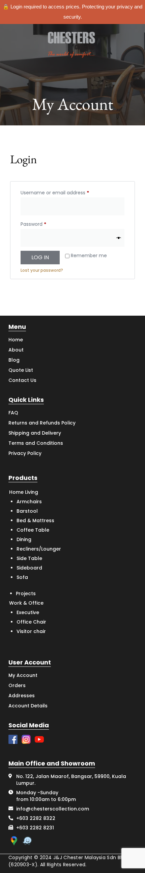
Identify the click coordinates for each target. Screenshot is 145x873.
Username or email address (65, 192)
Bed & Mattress (35, 520)
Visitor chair (31, 631)
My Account (22, 675)
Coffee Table (33, 530)
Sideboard (29, 567)
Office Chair (31, 622)
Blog (14, 360)
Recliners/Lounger (39, 548)
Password (43, 223)
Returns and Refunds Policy (42, 422)
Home (15, 339)
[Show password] (118, 237)
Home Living (23, 492)
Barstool (27, 511)
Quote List (20, 370)
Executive (28, 612)
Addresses (21, 695)
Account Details (28, 705)
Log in (40, 257)
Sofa (22, 577)
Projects (26, 593)
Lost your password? (42, 270)
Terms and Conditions (35, 443)
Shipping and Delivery (34, 433)
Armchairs (29, 501)
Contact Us (22, 380)
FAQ (13, 412)
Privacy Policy (24, 453)
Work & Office (26, 603)
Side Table (29, 558)
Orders (17, 685)
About (16, 349)
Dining (24, 539)
